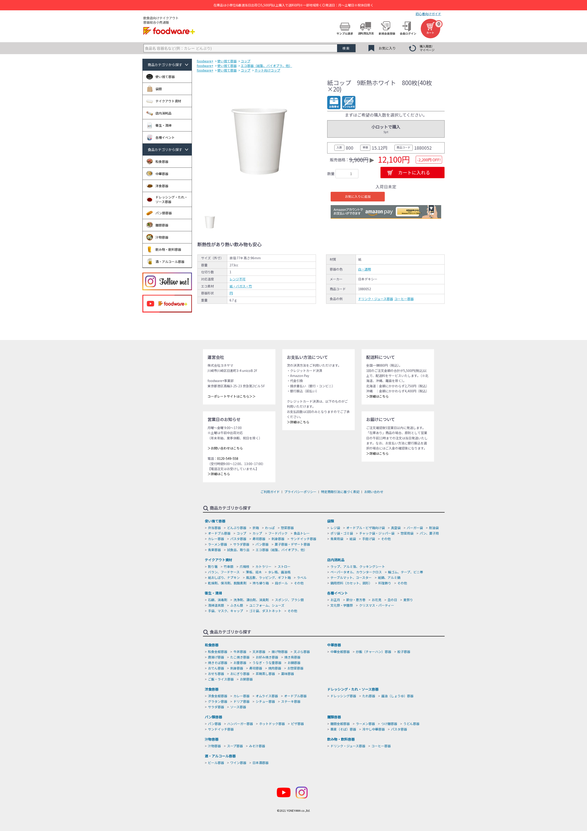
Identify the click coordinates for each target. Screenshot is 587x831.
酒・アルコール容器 (220, 755)
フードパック (278, 533)
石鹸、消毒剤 (217, 599)
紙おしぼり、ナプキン (224, 577)
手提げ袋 (368, 538)
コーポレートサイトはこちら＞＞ (232, 396)
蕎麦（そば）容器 (343, 729)
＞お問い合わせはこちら (225, 448)
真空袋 (396, 527)
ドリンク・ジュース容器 (375, 298)
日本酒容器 (260, 762)
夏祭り (408, 599)
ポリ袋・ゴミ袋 (341, 533)
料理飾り (384, 583)
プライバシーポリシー (300, 491)
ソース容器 (238, 707)
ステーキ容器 (290, 701)
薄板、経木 (254, 572)
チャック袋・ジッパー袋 (376, 533)
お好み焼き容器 (267, 657)
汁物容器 (212, 739)
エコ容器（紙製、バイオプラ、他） (281, 549)
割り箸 (213, 566)
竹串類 (228, 566)
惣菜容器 (287, 527)
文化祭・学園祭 (341, 605)
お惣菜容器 (295, 668)
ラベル (302, 577)
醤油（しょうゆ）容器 (397, 696)
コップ (241, 533)
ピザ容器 (297, 723)
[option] (259, 141)
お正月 (335, 599)
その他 (386, 538)
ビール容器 (216, 762)
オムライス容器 (267, 696)
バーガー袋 (415, 527)
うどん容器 (411, 723)
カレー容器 (216, 538)
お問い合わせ (373, 491)
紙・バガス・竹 (241, 286)
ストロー (284, 566)
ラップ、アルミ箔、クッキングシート (357, 566)
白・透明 (364, 269)
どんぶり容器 (236, 527)
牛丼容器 (239, 651)
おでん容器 (216, 668)
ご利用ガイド (270, 491)
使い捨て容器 (215, 521)
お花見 (376, 599)
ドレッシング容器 (343, 696)
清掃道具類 (216, 605)
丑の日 (392, 599)
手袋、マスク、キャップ (225, 610)
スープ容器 (235, 746)
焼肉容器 (274, 668)
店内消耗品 (335, 559)
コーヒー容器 (404, 298)
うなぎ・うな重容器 (266, 662)
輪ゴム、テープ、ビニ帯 (405, 572)
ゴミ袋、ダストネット (265, 610)
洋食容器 (212, 689)
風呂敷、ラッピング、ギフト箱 (268, 577)
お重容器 (239, 662)
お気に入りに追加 (358, 196)
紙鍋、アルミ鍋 (389, 577)
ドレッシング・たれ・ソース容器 (353, 689)
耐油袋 (434, 527)
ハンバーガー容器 (240, 723)
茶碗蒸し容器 (265, 673)
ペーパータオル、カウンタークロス (356, 572)
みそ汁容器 (257, 746)
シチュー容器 (265, 701)
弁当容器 (214, 527)
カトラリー (263, 566)
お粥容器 (246, 679)
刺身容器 (277, 538)
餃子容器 (403, 651)
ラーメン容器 (217, 544)
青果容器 (214, 549)
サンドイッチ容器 (303, 538)
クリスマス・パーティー (376, 605)
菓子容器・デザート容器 (292, 544)
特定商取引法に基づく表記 (340, 491)
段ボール (281, 583)
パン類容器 (213, 716)
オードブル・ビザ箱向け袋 (365, 527)
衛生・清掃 (213, 593)
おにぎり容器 (239, 673)
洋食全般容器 (217, 696)
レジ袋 (335, 527)
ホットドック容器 (272, 723)
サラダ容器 (241, 544)
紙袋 (352, 538)
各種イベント (337, 593)
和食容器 (212, 644)
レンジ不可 (238, 279)
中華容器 (334, 644)
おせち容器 (216, 673)
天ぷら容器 (302, 651)
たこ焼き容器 (239, 657)
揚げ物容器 (279, 651)
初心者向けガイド (428, 13)
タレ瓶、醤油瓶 (279, 572)
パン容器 (262, 544)
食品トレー (302, 533)
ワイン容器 (238, 762)
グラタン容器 (217, 701)
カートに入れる (414, 172)
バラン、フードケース (224, 572)
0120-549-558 (227, 458)
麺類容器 (334, 716)
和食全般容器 (217, 651)
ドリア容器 (241, 701)
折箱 (255, 527)
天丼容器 (258, 651)
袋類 (330, 521)
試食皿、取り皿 (238, 549)
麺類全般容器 (340, 723)
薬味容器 (287, 673)
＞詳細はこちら (219, 473)
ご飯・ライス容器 (221, 679)
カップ (257, 533)
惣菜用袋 (407, 533)
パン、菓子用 (429, 533)
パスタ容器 (238, 538)
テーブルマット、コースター (351, 577)
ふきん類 (236, 605)
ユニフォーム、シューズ (266, 605)
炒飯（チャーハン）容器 (373, 651)
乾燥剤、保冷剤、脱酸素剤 (227, 583)
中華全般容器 (340, 651)
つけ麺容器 (389, 723)
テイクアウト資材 (218, 559)
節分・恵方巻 (355, 599)
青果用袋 (336, 538)
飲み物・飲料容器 (341, 739)
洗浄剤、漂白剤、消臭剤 (251, 599)
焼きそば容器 (217, 662)
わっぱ (270, 527)
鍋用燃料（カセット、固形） (351, 583)
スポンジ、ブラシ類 (289, 599)
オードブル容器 (219, 533)
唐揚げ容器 (216, 657)
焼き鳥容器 (292, 657)
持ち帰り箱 (261, 583)
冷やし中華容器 (373, 729)
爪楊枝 (244, 566)
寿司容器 (258, 538)
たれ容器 (368, 696)
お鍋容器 (294, 662)
